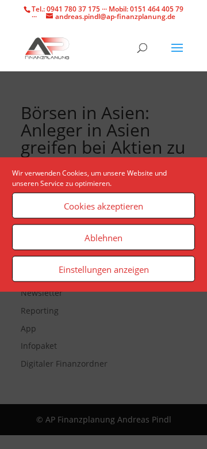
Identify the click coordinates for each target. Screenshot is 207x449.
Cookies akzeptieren (103, 205)
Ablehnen (103, 237)
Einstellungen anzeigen (104, 269)
